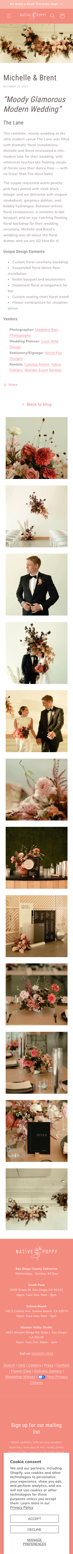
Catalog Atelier (36, 364)
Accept (34, 1518)
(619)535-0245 (42, 1353)
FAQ (21, 1365)
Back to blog (39, 404)
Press (48, 1365)
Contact (62, 1365)
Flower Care (21, 1371)
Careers (34, 1365)
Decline (34, 1529)
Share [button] (13, 385)
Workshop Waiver (20, 1377)
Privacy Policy (21, 1507)
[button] (9, 16)
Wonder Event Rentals (42, 370)
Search (9, 1365)
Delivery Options (48, 1371)
